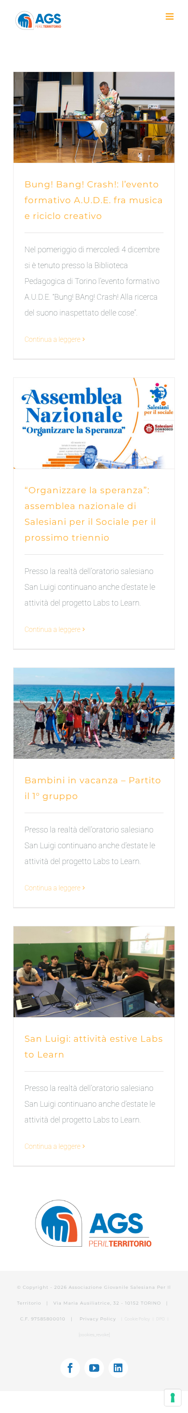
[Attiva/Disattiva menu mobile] (170, 16)
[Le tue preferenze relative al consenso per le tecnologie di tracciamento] (172, 1397)
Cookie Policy (137, 1318)
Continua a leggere (52, 339)
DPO (160, 1318)
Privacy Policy (98, 1319)
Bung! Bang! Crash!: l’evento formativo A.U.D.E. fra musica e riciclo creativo (93, 200)
